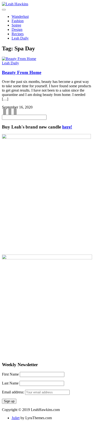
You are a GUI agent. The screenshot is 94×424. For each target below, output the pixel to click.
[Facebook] (4, 112)
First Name (10, 374)
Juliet (16, 418)
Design (17, 29)
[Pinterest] (15, 112)
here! (67, 126)
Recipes (18, 34)
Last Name (10, 383)
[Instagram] (10, 112)
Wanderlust (20, 16)
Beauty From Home (21, 72)
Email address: (13, 392)
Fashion (18, 21)
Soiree (16, 25)
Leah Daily (20, 38)
